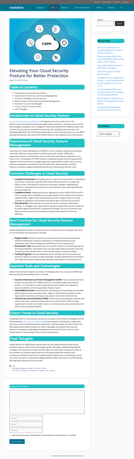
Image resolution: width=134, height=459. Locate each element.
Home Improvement (82, 8)
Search (100, 19)
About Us (97, 2)
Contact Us (125, 2)
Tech (53, 8)
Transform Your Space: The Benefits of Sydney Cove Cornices (33, 370)
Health (98, 8)
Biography (40, 8)
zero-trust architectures (33, 321)
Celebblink (16, 7)
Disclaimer (116, 2)
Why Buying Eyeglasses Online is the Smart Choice (29, 368)
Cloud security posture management (24, 121)
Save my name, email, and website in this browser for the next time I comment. (44, 435)
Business (64, 8)
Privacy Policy (107, 2)
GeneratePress (77, 456)
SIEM (23, 285)
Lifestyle (111, 8)
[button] (122, 7)
